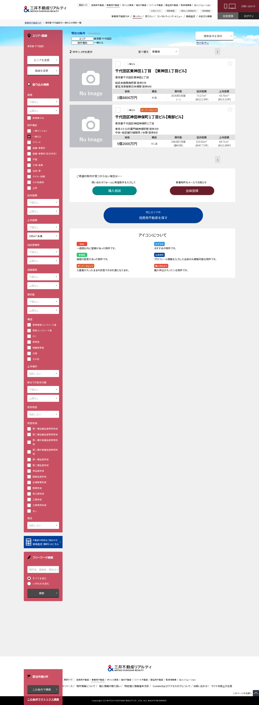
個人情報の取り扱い (109, 686)
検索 (41, 593)
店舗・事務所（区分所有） (45, 153)
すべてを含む (40, 578)
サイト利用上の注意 (221, 686)
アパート (37, 142)
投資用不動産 (97, 5)
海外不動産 (141, 5)
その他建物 (38, 182)
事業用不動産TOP (120, 16)
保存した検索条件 (188, 10)
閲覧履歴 (171, 10)
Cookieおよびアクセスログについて (171, 686)
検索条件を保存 (213, 36)
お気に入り (156, 10)
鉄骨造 (36, 341)
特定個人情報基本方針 (136, 686)
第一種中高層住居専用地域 (45, 442)
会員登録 (228, 16)
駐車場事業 (186, 5)
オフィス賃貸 (127, 5)
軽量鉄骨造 (38, 347)
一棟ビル (37, 136)
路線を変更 (41, 70)
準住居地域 (38, 470)
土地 (35, 187)
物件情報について (85, 686)
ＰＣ (34, 336)
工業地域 (37, 499)
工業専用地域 (39, 505)
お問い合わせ (248, 6)
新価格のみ (38, 118)
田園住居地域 (39, 476)
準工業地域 (38, 493)
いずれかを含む (41, 583)
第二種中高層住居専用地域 (45, 451)
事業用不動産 (113, 5)
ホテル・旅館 (39, 176)
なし (35, 511)
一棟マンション (40, 130)
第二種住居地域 (41, 465)
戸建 (35, 159)
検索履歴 (206, 10)
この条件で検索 (41, 689)
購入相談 (114, 190)
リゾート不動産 (156, 5)
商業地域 (37, 488)
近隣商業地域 (39, 482)
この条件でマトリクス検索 (43, 699)
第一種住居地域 (41, 459)
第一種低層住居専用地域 (45, 428)
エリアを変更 (42, 60)
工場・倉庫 (38, 165)
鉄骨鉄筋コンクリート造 (44, 324)
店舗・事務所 (39, 148)
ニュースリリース (63, 686)
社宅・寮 (37, 170)
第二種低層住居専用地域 (45, 434)
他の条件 (201, 43)
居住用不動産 (171, 5)
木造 (35, 353)
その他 (36, 359)
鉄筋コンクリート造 (42, 330)
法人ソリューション (202, 5)
